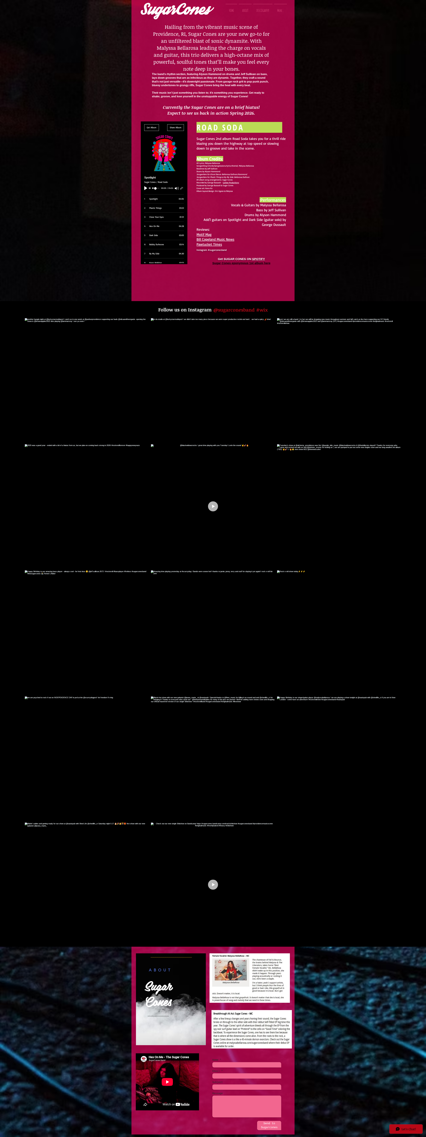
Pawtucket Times (209, 244)
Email (216, 1071)
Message (217, 1093)
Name (215, 1060)
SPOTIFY (258, 259)
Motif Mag (204, 234)
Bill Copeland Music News (215, 239)
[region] (171, 999)
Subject (217, 1082)
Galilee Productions (231, 182)
